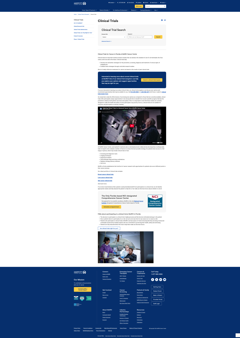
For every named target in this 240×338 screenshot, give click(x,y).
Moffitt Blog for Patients (142, 300)
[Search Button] (164, 6)
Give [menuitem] (155, 10)
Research (104, 320)
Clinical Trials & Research (83, 14)
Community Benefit (106, 315)
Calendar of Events (141, 312)
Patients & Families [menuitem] (104, 10)
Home (75, 14)
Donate (140, 6)
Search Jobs (105, 276)
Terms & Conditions (87, 328)
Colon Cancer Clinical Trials (110, 335)
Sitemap (110, 330)
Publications (139, 322)
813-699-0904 (135, 92)
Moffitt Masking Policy (88, 330)
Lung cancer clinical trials (105, 177)
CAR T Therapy (123, 276)
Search (158, 37)
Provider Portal (157, 299)
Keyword (130, 34)
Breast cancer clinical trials (106, 174)
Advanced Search (106, 41)
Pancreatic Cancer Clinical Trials (123, 335)
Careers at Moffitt (106, 274)
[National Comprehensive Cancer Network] (77, 305)
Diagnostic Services (141, 281)
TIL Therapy (122, 281)
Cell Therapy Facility (124, 320)
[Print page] (162, 20)
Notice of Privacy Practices (136, 328)
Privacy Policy (77, 328)
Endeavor (139, 315)
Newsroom (139, 317)
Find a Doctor (140, 295)
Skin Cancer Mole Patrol (125, 303)
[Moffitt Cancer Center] (80, 3)
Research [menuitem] (133, 10)
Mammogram (122, 300)
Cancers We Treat (141, 276)
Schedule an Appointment (111, 207)
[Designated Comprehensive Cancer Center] (76, 299)
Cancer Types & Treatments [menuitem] (88, 10)
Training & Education (106, 279)
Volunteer (104, 297)
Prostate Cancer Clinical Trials (136, 335)
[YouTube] (164, 279)
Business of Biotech (124, 318)
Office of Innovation (124, 323)
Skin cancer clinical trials (105, 180)
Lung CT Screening (124, 298)
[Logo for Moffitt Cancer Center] (82, 272)
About (103, 312)
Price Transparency (100, 330)
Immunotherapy (123, 278)
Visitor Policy (77, 330)
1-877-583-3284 (156, 274)
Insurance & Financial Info (142, 297)
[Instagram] (160, 279)
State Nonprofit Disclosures (110, 328)
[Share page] (165, 20)
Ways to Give (105, 295)
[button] (112, 2)
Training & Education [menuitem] (145, 10)
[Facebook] (152, 279)
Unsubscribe (98, 328)
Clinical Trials (140, 278)
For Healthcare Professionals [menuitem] (120, 10)
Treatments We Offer (141, 283)
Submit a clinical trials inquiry (151, 80)
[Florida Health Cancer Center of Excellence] (82, 299)
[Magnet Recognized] (88, 299)
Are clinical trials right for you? (109, 228)
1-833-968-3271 (144, 92)
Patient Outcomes (106, 317)
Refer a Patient (157, 295)
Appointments (140, 292)
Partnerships (139, 320)
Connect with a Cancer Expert (82, 289)
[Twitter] (156, 279)
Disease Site (105, 34)
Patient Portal (157, 291)
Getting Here (157, 287)
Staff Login (156, 303)
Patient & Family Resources (143, 302)
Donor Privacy (123, 328)
